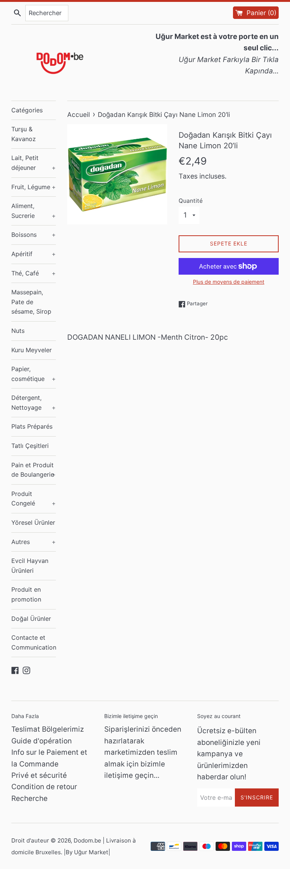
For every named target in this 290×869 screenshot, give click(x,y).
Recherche (29, 798)
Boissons (33, 234)
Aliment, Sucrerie (33, 210)
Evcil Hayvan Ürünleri (29, 565)
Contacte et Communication (33, 642)
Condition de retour (44, 786)
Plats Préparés (31, 426)
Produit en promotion (26, 594)
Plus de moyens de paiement (228, 281)
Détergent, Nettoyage (33, 402)
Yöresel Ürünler (33, 522)
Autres (33, 542)
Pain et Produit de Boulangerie (33, 470)
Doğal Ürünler (31, 618)
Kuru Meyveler (31, 350)
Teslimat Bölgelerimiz (47, 729)
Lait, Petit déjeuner (33, 162)
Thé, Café (33, 273)
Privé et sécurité (39, 775)
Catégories (27, 110)
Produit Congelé (33, 498)
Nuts (18, 330)
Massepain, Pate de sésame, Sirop (31, 301)
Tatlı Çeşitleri (30, 445)
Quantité (191, 200)
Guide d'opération (41, 741)
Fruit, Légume (33, 187)
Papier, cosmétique (33, 373)
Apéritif (33, 254)
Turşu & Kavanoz (23, 134)
